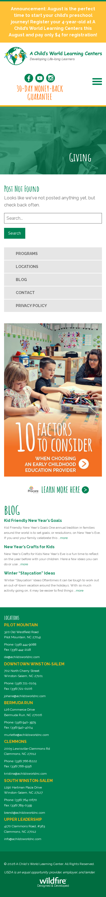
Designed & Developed (53, 886)
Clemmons (15, 741)
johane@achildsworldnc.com (25, 696)
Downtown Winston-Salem (34, 664)
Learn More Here (60, 489)
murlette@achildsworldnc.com (26, 735)
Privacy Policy (31, 306)
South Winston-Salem (28, 780)
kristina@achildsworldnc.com (25, 773)
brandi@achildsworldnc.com (24, 813)
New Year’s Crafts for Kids (29, 547)
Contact (25, 293)
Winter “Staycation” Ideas (29, 573)
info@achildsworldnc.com (22, 839)
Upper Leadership (23, 819)
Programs (27, 253)
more (64, 538)
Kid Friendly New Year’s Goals (33, 520)
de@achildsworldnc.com (22, 657)
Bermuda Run (18, 703)
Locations (27, 266)
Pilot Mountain (21, 625)
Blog (21, 279)
